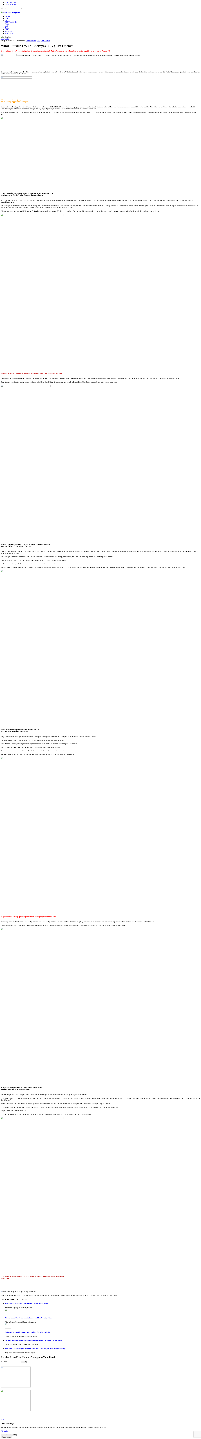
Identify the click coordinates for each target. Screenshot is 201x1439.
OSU (38, 41)
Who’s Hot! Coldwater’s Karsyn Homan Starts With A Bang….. (27, 1303)
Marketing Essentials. (145, 1416)
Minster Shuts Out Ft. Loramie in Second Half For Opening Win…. (29, 1318)
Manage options (6, 1437)
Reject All (13, 1435)
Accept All (5, 1435)
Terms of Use (100, 1416)
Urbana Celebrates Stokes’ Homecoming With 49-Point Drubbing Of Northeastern (34, 1340)
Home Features (31, 41)
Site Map (90, 1416)
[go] (21, 8)
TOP (2, 1419)
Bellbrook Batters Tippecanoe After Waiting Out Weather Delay (27, 1332)
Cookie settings (113, 1416)
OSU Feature (45, 41)
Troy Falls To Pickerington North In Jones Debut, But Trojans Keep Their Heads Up (35, 1348)
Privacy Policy (5, 1431)
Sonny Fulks (5, 39)
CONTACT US (10, 4)
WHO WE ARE (10, 2)
